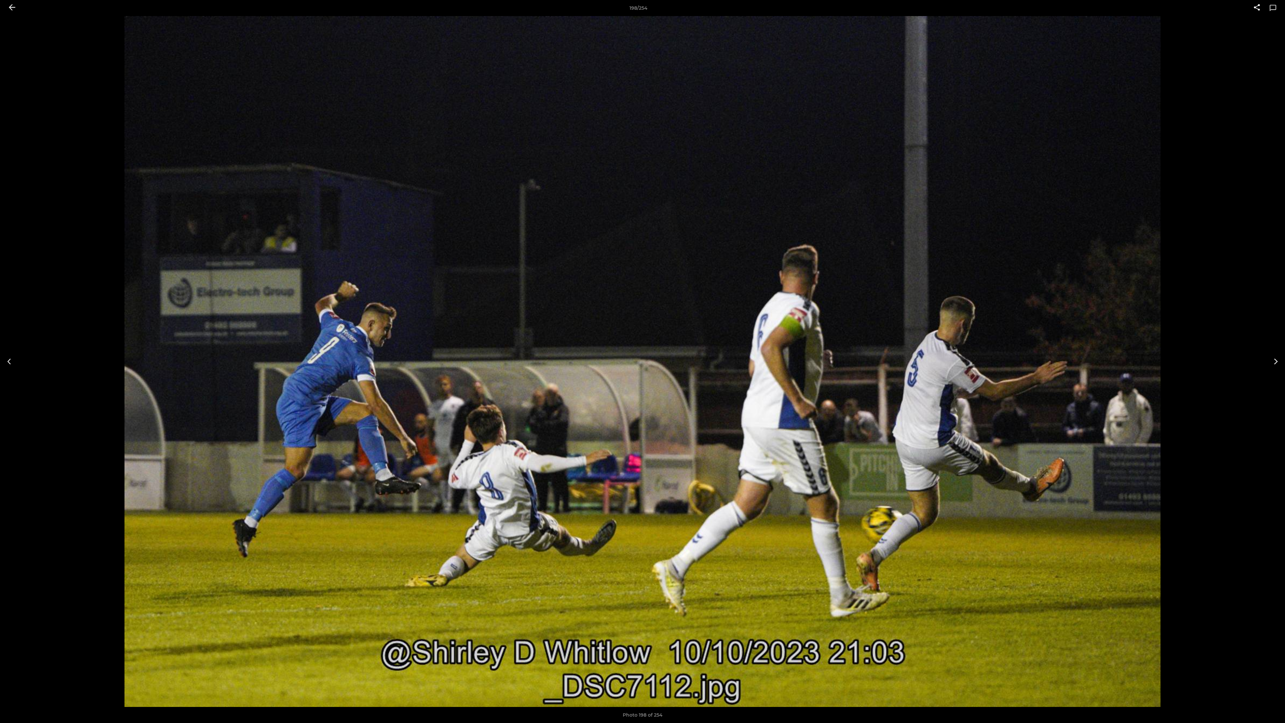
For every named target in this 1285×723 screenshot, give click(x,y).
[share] (1257, 8)
